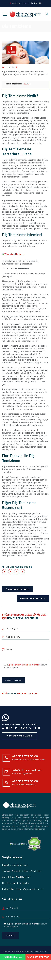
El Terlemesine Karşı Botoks (15, 883)
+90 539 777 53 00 (27, 693)
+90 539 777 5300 (39, 957)
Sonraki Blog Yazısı (31, 598)
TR (40, 3)
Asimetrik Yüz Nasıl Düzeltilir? (16, 877)
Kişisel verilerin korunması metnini (23, 664)
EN (35, 3)
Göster (26, 84)
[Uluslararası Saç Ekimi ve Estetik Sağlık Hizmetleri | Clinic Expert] (25, 14)
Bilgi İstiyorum (14, 957)
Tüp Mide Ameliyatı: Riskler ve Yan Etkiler (21, 871)
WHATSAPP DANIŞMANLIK (20, 735)
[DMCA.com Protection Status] (34, 844)
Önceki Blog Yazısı (18, 589)
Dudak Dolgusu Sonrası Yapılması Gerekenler (22, 889)
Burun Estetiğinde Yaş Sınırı (15, 865)
